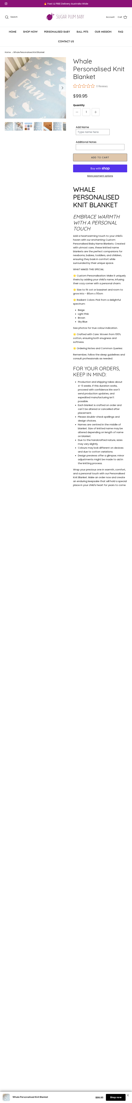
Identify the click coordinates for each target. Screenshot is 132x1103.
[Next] (62, 87)
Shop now (116, 1097)
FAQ (120, 32)
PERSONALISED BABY (57, 32)
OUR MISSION (103, 32)
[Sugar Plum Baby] (66, 17)
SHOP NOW (30, 32)
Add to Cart (100, 157)
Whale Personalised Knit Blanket (28, 52)
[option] (35, 88)
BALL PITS (82, 32)
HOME (12, 32)
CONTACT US (66, 41)
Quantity (79, 105)
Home (8, 52)
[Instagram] (6, 3)
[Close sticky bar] (128, 1095)
